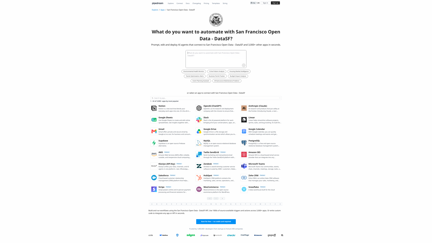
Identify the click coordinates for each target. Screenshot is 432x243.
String (225, 3)
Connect (180, 3)
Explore (171, 3)
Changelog (196, 3)
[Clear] (280, 98)
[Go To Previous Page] (216, 198)
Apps (163, 10)
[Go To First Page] (209, 198)
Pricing (206, 3)
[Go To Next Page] (222, 198)
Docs (188, 3)
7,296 (258, 3)
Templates (216, 3)
